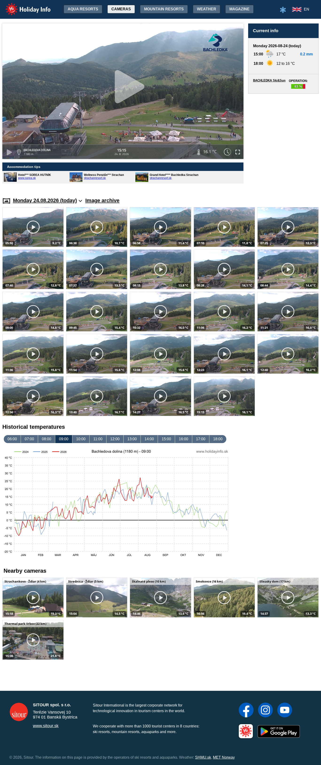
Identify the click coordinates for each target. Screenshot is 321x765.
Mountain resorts (164, 9)
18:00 (218, 439)
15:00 (166, 439)
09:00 (63, 439)
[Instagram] (265, 711)
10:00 (81, 439)
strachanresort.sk (95, 178)
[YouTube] (284, 711)
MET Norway (224, 757)
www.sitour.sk (46, 725)
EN (306, 9)
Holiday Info (24, 6)
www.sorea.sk (27, 178)
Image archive (102, 200)
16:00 (183, 439)
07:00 (29, 439)
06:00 (12, 439)
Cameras (121, 9)
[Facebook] (246, 711)
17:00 (200, 439)
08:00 (46, 439)
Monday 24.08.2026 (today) (45, 200)
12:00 (115, 439)
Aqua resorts (83, 9)
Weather (206, 9)
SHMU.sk (203, 757)
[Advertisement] (283, 141)
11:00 (97, 439)
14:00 (149, 439)
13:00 (132, 439)
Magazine (239, 9)
